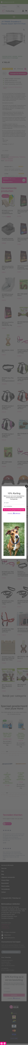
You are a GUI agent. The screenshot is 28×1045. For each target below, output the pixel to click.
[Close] (26, 486)
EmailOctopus (17, 513)
